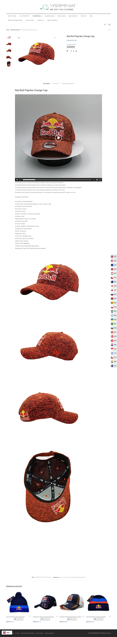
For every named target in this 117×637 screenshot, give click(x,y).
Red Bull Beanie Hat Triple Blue (15, 617)
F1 (63, 577)
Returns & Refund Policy (27, 633)
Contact (18, 633)
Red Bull (73, 577)
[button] (58, 137)
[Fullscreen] (100, 180)
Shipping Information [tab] (68, 83)
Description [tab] (46, 83)
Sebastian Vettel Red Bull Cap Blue (43, 617)
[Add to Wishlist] (68, 51)
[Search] (105, 24)
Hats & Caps (67, 577)
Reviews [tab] (56, 83)
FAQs (12, 633)
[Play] (17, 180)
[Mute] (97, 180)
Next (55, 55)
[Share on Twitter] (73, 51)
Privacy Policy (39, 633)
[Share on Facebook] (71, 51)
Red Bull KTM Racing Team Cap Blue (70, 617)
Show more (10, 621)
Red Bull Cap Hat (15, 30)
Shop (7, 30)
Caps (60, 577)
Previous (17, 55)
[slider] (57, 179)
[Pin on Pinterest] (76, 51)
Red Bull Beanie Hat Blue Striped (96, 617)
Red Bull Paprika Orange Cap (31, 90)
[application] (58, 137)
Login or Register (49, 633)
